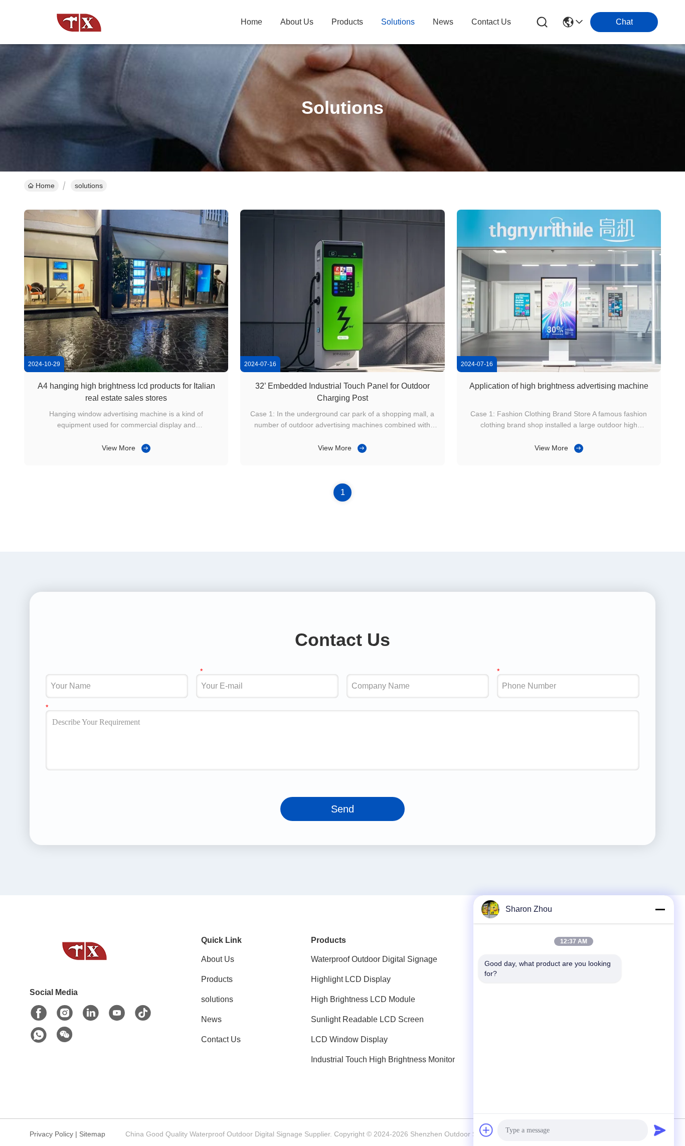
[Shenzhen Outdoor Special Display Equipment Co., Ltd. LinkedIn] (91, 1013)
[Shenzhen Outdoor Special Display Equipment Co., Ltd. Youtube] (117, 1013)
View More (118, 448)
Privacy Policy (51, 1134)
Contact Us (221, 1039)
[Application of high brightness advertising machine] (559, 370)
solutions (398, 22)
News (211, 1019)
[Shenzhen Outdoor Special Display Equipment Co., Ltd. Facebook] (39, 1013)
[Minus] (660, 909)
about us (296, 22)
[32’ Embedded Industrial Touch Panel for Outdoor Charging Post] (342, 370)
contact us (491, 22)
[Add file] (486, 1130)
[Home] (85, 962)
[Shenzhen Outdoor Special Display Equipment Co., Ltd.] (79, 22)
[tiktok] (143, 1013)
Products (217, 979)
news (443, 22)
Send (342, 808)
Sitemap (92, 1134)
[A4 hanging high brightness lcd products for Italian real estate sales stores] (126, 370)
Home (251, 22)
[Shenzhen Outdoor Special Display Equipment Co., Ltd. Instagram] (65, 1013)
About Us (217, 959)
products (347, 22)
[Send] (660, 1130)
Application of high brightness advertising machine (558, 386)
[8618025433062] (39, 1035)
